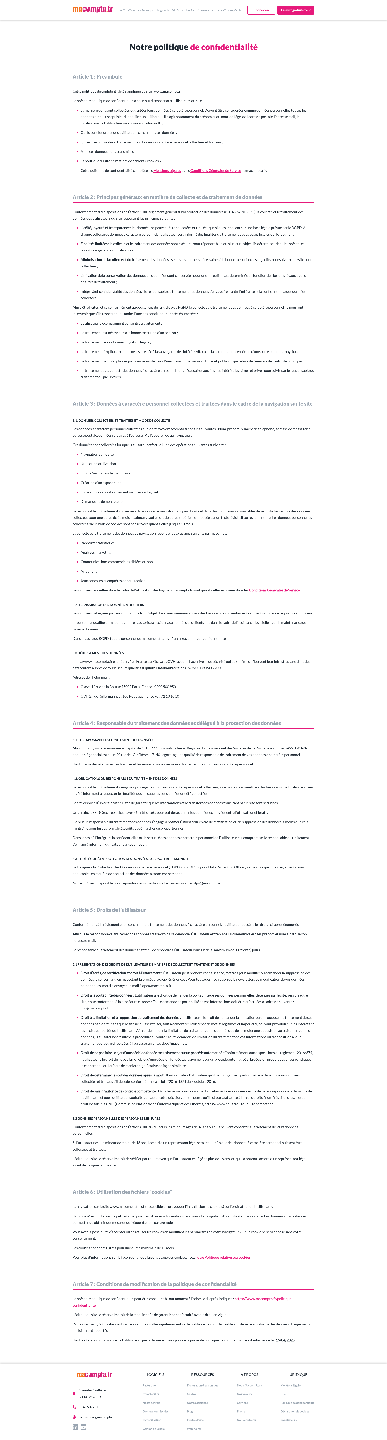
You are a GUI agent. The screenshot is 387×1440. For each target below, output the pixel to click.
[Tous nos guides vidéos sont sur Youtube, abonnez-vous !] (85, 1428)
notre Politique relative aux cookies (223, 1257)
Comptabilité (151, 1394)
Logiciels (163, 10)
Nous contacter (246, 1420)
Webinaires (194, 1428)
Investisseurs (289, 1420)
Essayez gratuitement (296, 10)
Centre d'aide (195, 1420)
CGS (283, 1394)
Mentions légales (291, 1385)
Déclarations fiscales (156, 1411)
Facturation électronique (136, 10)
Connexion (261, 10)
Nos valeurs (244, 1394)
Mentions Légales (167, 170)
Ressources (205, 10)
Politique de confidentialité (297, 1402)
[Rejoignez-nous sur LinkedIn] (77, 1428)
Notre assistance (197, 1402)
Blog (190, 1411)
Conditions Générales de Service (215, 170)
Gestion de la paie (154, 1428)
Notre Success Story (249, 1385)
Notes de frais (151, 1402)
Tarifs (190, 10)
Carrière (242, 1402)
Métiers (177, 10)
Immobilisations (152, 1420)
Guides (191, 1394)
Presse (241, 1411)
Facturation (150, 1385)
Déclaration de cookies (295, 1411)
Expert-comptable (229, 10)
